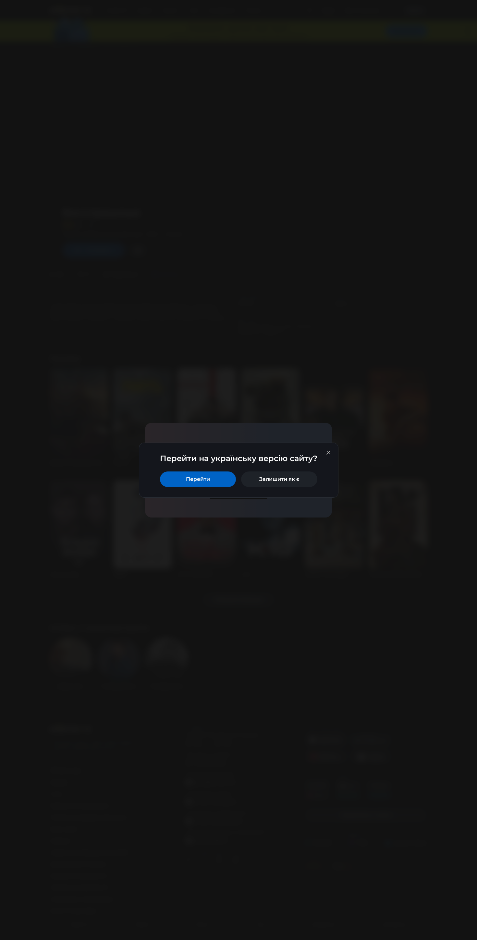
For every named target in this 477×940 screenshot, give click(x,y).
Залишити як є (279, 479)
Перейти (198, 479)
